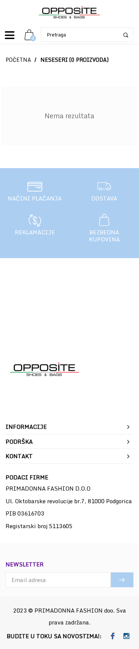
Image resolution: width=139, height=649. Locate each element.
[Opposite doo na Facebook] (113, 636)
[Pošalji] (122, 579)
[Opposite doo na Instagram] (126, 636)
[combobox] (87, 35)
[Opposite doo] (69, 13)
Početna (18, 59)
